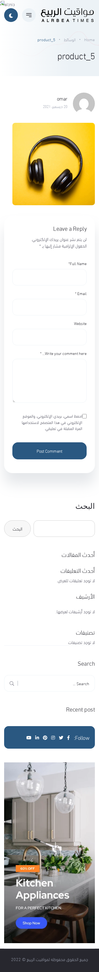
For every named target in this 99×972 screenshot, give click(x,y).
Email (81, 293)
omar (62, 98)
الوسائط (70, 39)
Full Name (77, 263)
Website (80, 323)
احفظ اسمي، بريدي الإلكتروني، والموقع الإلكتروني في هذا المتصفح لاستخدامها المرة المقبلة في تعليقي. (52, 422)
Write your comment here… (63, 353)
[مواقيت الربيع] (67, 15)
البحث (85, 506)
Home (89, 39)
